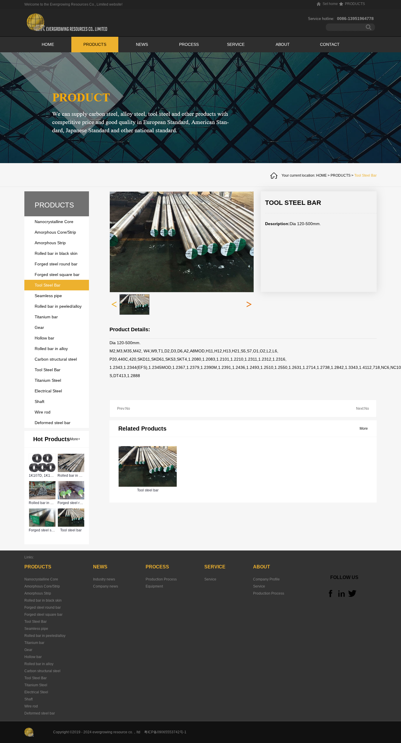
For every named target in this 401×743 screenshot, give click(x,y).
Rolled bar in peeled (74, 475)
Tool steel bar (71, 530)
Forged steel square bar (48, 530)
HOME (48, 44)
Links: (29, 557)
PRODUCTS (341, 175)
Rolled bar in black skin (47, 503)
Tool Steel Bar (365, 175)
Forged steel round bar (76, 503)
